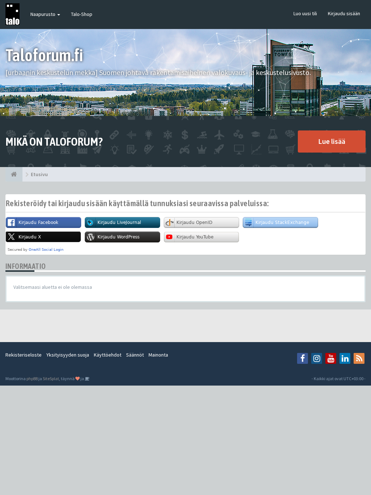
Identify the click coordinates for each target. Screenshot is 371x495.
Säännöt (135, 355)
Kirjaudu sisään (344, 13)
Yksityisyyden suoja (67, 355)
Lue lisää (331, 141)
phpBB (32, 378)
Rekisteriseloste (23, 355)
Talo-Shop (81, 14)
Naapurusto (43, 14)
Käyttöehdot (107, 355)
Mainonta (158, 355)
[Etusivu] (13, 174)
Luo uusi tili (305, 13)
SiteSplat (51, 378)
